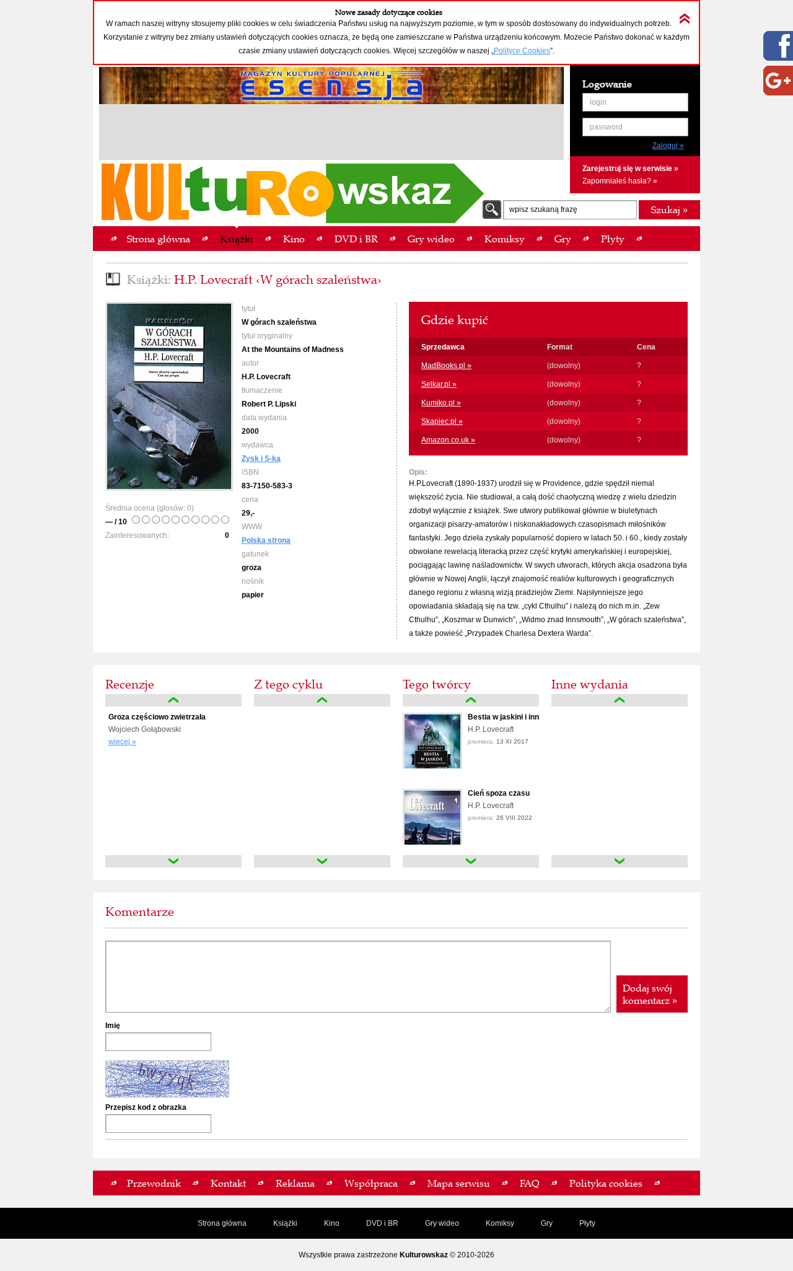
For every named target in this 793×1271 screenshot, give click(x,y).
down (173, 861)
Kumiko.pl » (441, 402)
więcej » (122, 741)
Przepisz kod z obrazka (145, 1107)
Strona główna (222, 1223)
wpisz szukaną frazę (543, 209)
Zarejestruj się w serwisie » (630, 168)
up (173, 700)
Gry (547, 1223)
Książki (285, 1223)
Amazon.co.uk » (448, 440)
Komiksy (500, 1223)
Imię (112, 1025)
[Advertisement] (331, 134)
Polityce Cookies (522, 50)
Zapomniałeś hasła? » (619, 181)
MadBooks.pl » (446, 365)
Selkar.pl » (439, 384)
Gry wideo (442, 1223)
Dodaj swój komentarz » (650, 994)
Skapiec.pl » (442, 421)
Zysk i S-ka (261, 458)
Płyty (587, 1223)
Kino (332, 1223)
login (598, 102)
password (606, 127)
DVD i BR (382, 1223)
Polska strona (266, 540)
